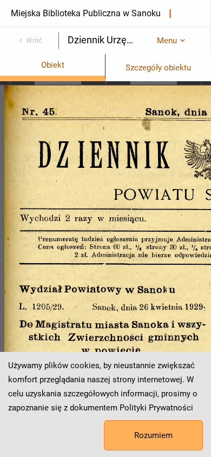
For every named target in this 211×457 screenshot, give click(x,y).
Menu (167, 40)
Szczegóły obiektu (158, 68)
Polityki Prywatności (156, 408)
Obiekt (52, 65)
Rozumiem (153, 435)
